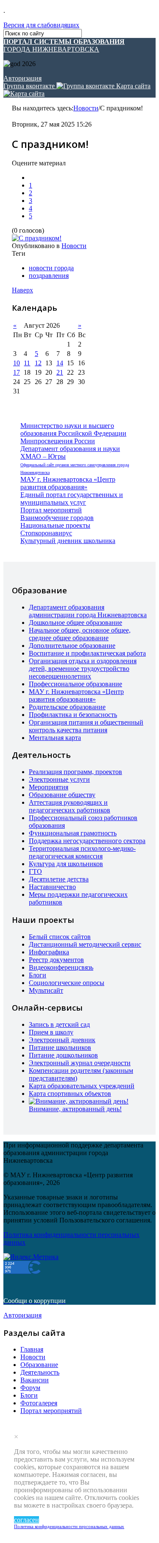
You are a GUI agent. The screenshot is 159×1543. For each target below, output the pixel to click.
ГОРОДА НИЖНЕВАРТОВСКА (64, 45)
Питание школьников (60, 1047)
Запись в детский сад (59, 1024)
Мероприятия (48, 787)
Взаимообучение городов (57, 517)
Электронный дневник (62, 1039)
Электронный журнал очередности (80, 1062)
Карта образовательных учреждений (81, 1085)
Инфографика (49, 952)
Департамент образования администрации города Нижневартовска (88, 611)
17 (16, 372)
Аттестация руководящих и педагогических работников (69, 806)
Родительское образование (67, 707)
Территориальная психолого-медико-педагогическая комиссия (82, 852)
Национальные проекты (55, 525)
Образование (39, 1364)
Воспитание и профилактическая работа (87, 653)
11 (27, 363)
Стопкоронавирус (46, 533)
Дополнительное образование (72, 645)
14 (59, 363)
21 (59, 372)
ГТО (35, 871)
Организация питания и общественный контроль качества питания (86, 726)
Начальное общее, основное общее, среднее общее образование (80, 634)
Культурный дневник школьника (67, 540)
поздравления (49, 275)
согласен (26, 1519)
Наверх (22, 290)
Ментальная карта (55, 737)
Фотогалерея (38, 1403)
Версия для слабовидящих (41, 25)
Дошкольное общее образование (75, 622)
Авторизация (22, 78)
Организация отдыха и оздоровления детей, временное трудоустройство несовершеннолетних (83, 668)
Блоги (37, 975)
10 (16, 363)
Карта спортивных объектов (70, 1093)
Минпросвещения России (57, 441)
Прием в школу (51, 1032)
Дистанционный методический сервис (85, 944)
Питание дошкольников (63, 1055)
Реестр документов (56, 959)
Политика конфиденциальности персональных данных (69, 1526)
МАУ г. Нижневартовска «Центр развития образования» (67, 483)
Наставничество (52, 886)
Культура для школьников (66, 863)
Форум (30, 1387)
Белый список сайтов (60, 936)
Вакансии (34, 1380)
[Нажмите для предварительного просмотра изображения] (36, 238)
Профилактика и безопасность (73, 714)
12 (38, 363)
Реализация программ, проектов (75, 771)
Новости (85, 108)
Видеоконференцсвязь (61, 967)
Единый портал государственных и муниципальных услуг (71, 498)
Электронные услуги (59, 779)
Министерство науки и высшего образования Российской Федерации (73, 429)
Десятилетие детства (59, 879)
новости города (51, 268)
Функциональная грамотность (73, 833)
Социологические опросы (66, 982)
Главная (31, 1349)
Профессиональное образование (75, 684)
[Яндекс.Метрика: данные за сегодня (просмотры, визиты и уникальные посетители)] (31, 1257)
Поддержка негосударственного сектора (87, 840)
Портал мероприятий (51, 510)
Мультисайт (46, 990)
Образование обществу (62, 794)
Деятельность (39, 1372)
